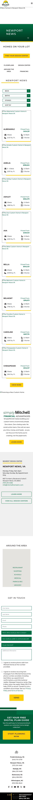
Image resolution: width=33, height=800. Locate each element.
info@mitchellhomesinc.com (13, 485)
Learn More (16, 442)
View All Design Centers (16, 501)
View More (16, 385)
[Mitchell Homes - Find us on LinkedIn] (18, 787)
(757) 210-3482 (8, 483)
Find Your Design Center (16, 56)
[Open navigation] (32, 3)
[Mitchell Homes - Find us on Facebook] (8, 787)
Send (16, 698)
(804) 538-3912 (17, 777)
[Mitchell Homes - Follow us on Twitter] (21, 787)
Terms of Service (17, 690)
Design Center (24, 65)
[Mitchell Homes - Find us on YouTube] (15, 787)
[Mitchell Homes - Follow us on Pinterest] (24, 787)
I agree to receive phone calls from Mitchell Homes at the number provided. (15, 665)
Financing (24, 71)
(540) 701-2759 (17, 759)
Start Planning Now (16, 735)
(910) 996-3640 (17, 783)
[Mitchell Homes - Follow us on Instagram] (11, 787)
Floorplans (9, 65)
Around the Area (9, 70)
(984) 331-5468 (17, 771)
